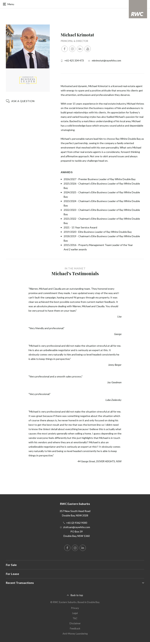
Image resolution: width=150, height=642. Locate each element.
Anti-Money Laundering (75, 633)
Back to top (77, 595)
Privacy (75, 608)
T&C (75, 618)
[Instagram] (72, 49)
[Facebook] (64, 49)
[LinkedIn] (80, 49)
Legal (75, 613)
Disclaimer (75, 623)
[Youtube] (88, 49)
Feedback (75, 628)
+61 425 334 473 (74, 60)
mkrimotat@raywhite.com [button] (106, 60)
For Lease (12, 573)
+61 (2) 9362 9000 (76, 522)
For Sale (11, 564)
